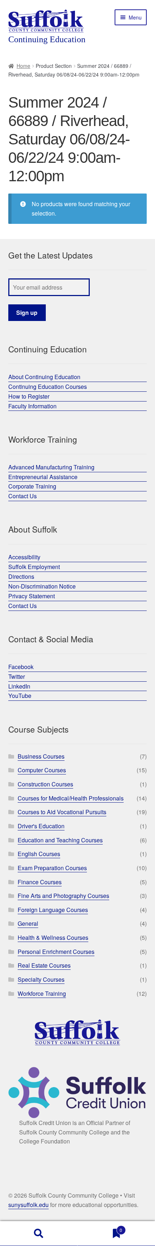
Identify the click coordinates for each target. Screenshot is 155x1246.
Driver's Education (41, 826)
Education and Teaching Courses (60, 840)
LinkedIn (19, 686)
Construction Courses (45, 784)
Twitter (16, 676)
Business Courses (41, 756)
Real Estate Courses (44, 965)
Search (39, 1233)
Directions (21, 576)
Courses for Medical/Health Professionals (71, 798)
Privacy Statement (31, 596)
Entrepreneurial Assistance (43, 477)
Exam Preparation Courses (52, 868)
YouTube (19, 695)
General (28, 923)
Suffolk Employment (34, 567)
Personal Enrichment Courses (56, 951)
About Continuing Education (44, 377)
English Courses (39, 854)
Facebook (21, 667)
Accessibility (24, 557)
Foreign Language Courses (53, 910)
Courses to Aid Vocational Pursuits (62, 812)
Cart (100, 1227)
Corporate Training (32, 486)
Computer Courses (42, 770)
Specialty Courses (41, 979)
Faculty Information (32, 406)
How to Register (28, 396)
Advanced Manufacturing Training (51, 467)
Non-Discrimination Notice (42, 586)
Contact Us (22, 496)
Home (23, 65)
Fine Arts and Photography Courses (63, 895)
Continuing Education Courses (47, 386)
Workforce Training (42, 993)
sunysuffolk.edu (28, 1205)
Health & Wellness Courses (53, 937)
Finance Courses (40, 882)
